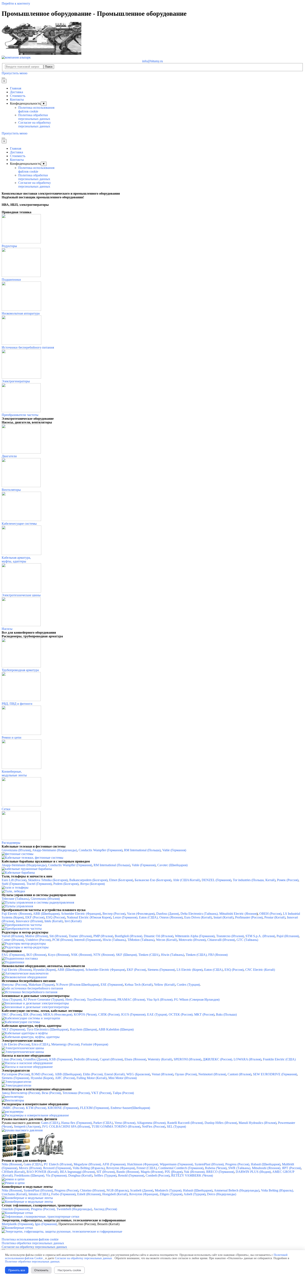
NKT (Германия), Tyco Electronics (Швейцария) (35, 1029)
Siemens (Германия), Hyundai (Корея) (27, 1078)
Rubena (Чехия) (216, 1168)
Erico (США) (41, 1044)
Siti (52, 936)
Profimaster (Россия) (249, 917)
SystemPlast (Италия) (38, 1190)
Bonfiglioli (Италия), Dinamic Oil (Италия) (144, 936)
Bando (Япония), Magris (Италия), (140, 1171)
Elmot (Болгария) (121, 880)
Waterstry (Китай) (160, 1059)
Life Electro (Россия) (16, 1044)
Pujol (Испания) (288, 936)
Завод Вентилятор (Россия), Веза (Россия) (31, 1093)
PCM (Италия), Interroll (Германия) (76, 940)
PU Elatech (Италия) (58, 1164)
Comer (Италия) (13, 940)
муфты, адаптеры (14, 561)
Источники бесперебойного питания (28, 347)
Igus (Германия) (46, 1224)
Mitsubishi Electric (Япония (238, 913)
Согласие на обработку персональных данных (34, 124)
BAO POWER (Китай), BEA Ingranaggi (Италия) (61, 1171)
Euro (5, 880)
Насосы (7, 629)
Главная (15, 88)
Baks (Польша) (226, 1014)
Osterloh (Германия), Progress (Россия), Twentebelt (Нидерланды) (47, 1209)
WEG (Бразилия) (138, 1074)
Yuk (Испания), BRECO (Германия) (209, 1171)
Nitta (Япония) (12, 1164)
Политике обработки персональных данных (32, 1261)
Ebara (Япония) (135, 1059)
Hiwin (107, 940)
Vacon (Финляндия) (141, 913)
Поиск (48, 66)
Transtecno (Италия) (230, 936)
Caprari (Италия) (111, 1059)
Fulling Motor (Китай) (91, 1078)
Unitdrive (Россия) (38, 940)
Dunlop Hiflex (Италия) (221, 1123)
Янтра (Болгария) (92, 883)
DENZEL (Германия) (216, 880)
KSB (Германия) (60, 1059)
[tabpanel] (152, 193)
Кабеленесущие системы (19, 523)
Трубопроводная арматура (20, 670)
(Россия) (20, 880)
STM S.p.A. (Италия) (260, 936)
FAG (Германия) (13, 954)
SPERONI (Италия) (187, 1059)
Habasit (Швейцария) (197, 1190)
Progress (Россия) (66, 1190)
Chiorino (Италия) (92, 1190)
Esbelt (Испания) (89, 1194)
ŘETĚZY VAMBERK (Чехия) (192, 1175)
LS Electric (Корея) (190, 969)
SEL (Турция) (176, 1126)
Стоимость (17, 96)
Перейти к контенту (16, 3)
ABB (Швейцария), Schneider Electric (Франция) (67, 913)
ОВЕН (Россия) (270, 913)
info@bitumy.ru (152, 61)
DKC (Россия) (12, 1014)
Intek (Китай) (53, 921)
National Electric (78, 917)
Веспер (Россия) (113, 913)
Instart (218, 917)
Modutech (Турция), (168, 1190)
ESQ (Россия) (55, 917)
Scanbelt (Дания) (141, 1190)
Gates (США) (50, 1123)
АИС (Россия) (65, 1078)
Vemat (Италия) (162, 1074)
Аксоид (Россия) (105, 1209)
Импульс (8, 984)
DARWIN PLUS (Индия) (253, 1171)
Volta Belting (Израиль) (89, 1168)
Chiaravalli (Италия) (221, 940)
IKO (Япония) (36, 954)
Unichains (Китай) (14, 1194)
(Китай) (227, 917)
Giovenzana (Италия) (16, 850)
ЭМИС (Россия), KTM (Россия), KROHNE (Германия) (40, 1108)
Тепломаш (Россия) (76, 1093)
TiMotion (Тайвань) (140, 940)
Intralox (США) (39, 1194)
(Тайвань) (119, 940)
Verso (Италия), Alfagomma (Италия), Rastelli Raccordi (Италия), (160, 1123)
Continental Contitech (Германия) (180, 1168)
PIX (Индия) (173, 1171)
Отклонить (41, 1270)
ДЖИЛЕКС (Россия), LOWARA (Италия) (231, 1059)
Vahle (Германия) (174, 850)
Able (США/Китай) (186, 880)
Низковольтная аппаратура (21, 313)
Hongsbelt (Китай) (115, 1194)
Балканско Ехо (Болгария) (153, 880)
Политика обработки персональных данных (34, 117)
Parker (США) (103, 1123)
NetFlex (147, 1126)
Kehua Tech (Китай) (138, 984)
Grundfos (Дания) (35, 1059)
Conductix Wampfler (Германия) (100, 850)
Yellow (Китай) (164, 984)
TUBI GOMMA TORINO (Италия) (116, 1126)
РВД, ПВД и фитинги (17, 703)
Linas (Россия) (12, 1059)
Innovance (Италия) (29, 921)
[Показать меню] (3, 78)
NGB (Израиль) (117, 1190)
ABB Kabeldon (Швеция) (116, 1029)
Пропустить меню (14, 73)
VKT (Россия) (101, 1093)
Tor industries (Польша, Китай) (254, 880)
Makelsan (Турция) (41, 984)
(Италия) (61, 936)
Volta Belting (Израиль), (277, 1190)
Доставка (16, 92)
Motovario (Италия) (192, 940)
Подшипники (11, 279)
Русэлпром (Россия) (16, 1074)
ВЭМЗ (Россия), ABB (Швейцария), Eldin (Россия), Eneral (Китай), (78, 1074)
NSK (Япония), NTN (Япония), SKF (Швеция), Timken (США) (115, 954)
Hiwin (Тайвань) (172, 954)
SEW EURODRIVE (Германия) (275, 1074)
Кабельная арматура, (16, 557)
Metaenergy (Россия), (66, 1044)
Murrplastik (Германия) (17, 1224)
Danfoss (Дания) (167, 913)
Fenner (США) (147, 1168)
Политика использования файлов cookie (36, 109)
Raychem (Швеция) (83, 1029)
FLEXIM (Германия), (95, 1108)
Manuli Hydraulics (251, 1123)
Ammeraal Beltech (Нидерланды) (236, 1190)
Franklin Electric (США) (279, 1059)
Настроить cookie (69, 1270)
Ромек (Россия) (287, 880)
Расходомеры (11, 842)
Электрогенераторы (16, 381)
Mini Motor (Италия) (122, 1078)
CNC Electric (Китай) (260, 969)
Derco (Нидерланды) (221, 1194)
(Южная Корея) (100, 917)
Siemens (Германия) (161, 969)
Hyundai (39, 969)
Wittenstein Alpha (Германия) (195, 936)
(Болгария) (99, 880)
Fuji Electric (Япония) (17, 969)
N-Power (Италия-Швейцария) (77, 984)
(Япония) (25, 913)
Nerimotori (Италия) (212, 1074)
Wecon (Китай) (166, 940)
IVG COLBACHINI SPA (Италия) (66, 1126)
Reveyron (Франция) (120, 1168)
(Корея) (50, 969)
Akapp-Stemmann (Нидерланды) (54, 850)
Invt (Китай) (73, 921)
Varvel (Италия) (12, 936)
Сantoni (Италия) (239, 1074)
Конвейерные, (12, 771)
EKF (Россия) (34, 917)
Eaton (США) (213, 969)
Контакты (17, 99)
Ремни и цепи (11, 737)
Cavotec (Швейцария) (172, 865)
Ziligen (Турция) (171, 1194)
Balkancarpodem (80, 880)
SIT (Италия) (105, 1171)
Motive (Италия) (36, 936)
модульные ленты (14, 775)
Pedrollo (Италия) (86, 1059)
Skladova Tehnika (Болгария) (48, 880)
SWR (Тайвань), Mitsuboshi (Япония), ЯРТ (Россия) (264, 1168)
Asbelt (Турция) (194, 1194)
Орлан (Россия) (186, 1074)
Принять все (16, 1270)
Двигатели (9, 456)
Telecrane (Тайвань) (15, 898)
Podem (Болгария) (65, 883)
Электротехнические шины (21, 595)
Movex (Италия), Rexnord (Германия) (45, 1168)
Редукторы (9, 246)
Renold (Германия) (131, 1175)
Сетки (6, 809)
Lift (12, 880)
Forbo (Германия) (63, 1194)
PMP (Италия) (103, 936)
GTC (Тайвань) (247, 940)
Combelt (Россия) (157, 1175)
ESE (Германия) (112, 984)
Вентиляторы (11, 490)
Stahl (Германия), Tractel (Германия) (27, 883)
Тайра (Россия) (123, 1093)
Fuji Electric (10, 913)
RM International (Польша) (142, 850)
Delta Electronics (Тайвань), (199, 913)
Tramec (73, 936)
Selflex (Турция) (105, 1175)
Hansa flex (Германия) (76, 1123)
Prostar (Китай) (274, 917)
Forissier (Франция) (94, 1044)
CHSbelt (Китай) (13, 1171)
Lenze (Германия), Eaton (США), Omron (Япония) (148, 917)
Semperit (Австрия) (27, 1126)
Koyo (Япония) (58, 954)
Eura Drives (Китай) (198, 917)
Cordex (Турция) (188, 984)
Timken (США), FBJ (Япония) (207, 954)
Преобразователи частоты (20, 415)
